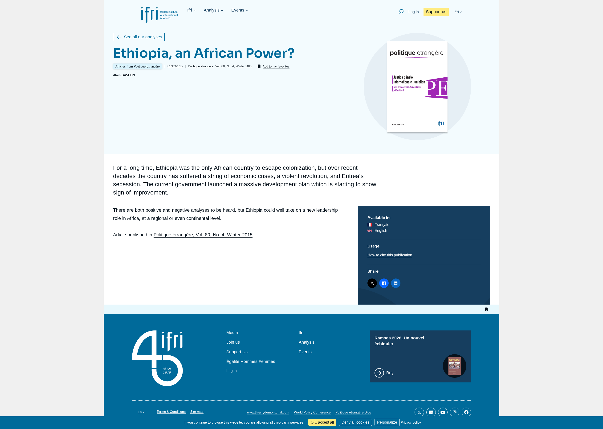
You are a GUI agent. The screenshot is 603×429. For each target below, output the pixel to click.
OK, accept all (322, 422)
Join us (233, 342)
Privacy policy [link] (411, 422)
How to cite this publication (389, 255)
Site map (197, 411)
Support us (436, 11)
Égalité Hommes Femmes (250, 361)
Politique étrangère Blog (353, 412)
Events (237, 10)
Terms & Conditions (171, 411)
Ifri (189, 10)
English (381, 231)
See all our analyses (143, 37)
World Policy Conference (312, 412)
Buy (390, 372)
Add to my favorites (276, 66)
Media (232, 332)
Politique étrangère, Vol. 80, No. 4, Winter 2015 (203, 234)
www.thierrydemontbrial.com (268, 412)
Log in (413, 12)
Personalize (387, 422)
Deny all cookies (355, 422)
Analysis (212, 10)
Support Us (237, 352)
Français (382, 225)
